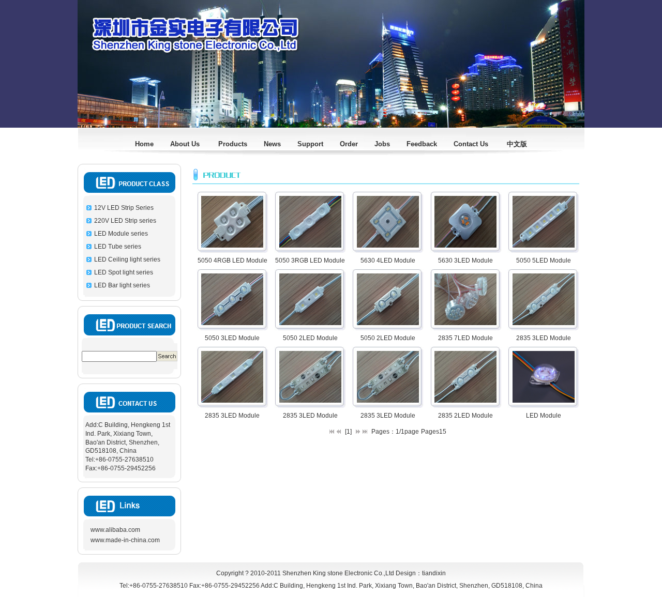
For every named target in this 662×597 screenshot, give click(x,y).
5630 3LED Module (465, 260)
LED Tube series (117, 246)
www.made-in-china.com (125, 540)
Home (144, 144)
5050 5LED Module (543, 260)
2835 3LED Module (543, 338)
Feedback (422, 144)
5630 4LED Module (387, 260)
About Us (186, 144)
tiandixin (434, 573)
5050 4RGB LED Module (232, 260)
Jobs (382, 144)
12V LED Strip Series (124, 207)
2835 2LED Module (465, 415)
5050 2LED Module (310, 338)
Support (309, 144)
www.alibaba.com (115, 529)
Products (232, 144)
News (272, 144)
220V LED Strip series (125, 220)
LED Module (543, 415)
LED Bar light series (122, 285)
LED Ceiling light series (127, 259)
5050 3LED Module (232, 338)
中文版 (517, 144)
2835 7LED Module (465, 338)
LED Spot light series (123, 272)
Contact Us (472, 144)
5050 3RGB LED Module (310, 260)
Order (349, 144)
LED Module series (121, 233)
